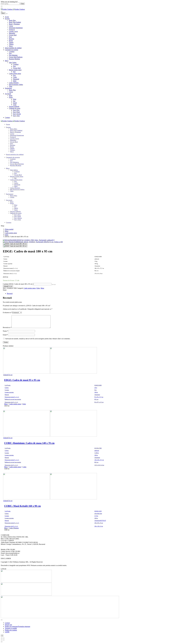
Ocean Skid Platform (15, 57)
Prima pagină (9, 229)
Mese (6, 61)
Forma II (12, 29)
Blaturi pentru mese (15, 70)
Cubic (15, 77)
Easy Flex (16, 110)
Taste (14, 105)
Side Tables (12, 62)
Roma (11, 40)
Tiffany (11, 44)
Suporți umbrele (14, 106)
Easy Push (16, 112)
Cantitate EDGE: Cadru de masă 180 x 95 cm (17, 284)
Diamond (16, 79)
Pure (10, 37)
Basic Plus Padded (15, 22)
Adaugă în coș (8, 286)
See (14, 101)
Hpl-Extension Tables (16, 84)
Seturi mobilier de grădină (13, 48)
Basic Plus (12, 20)
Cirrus (11, 26)
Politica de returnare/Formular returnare (17, 626)
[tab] (87, 293)
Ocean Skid (12, 35)
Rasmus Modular (14, 59)
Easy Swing (17, 114)
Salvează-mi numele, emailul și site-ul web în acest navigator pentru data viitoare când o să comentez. (37, 339)
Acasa (7, 17)
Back (3, 13)
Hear (14, 99)
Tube (10, 86)
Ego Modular (13, 55)
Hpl (14, 72)
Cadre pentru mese (15, 73)
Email (5, 335)
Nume (5, 331)
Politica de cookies (11, 630)
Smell (15, 103)
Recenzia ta (7, 327)
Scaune (7, 18)
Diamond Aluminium (16, 28)
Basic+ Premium (14, 24)
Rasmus (11, 39)
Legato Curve (13, 31)
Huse (10, 95)
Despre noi (8, 624)
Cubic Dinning (14, 83)
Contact (7, 117)
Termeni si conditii (11, 628)
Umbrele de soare (14, 108)
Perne (11, 97)
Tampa (11, 42)
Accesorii (8, 94)
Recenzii (10, 293)
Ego (10, 53)
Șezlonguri (8, 88)
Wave (11, 46)
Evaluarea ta (7, 312)
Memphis (12, 33)
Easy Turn (16, 116)
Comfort (11, 51)
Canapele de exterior (11, 50)
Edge (14, 81)
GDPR (7, 632)
